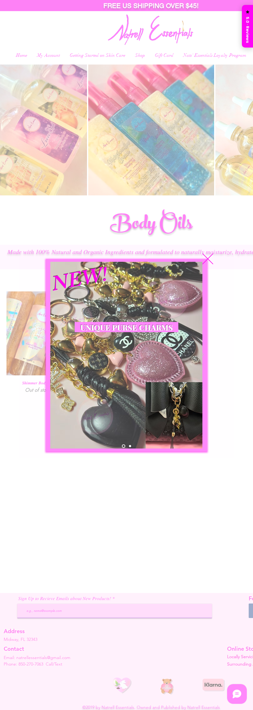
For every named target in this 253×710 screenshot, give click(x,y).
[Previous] (50, 355)
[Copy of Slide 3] (123, 446)
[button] (207, 258)
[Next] (202, 355)
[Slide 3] (129, 446)
